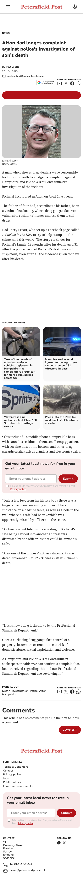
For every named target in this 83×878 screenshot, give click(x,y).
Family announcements (17, 786)
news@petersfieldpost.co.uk (28, 870)
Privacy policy (12, 774)
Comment (70, 730)
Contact (8, 770)
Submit (68, 479)
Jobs (6, 778)
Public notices (12, 782)
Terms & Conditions (15, 767)
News (6, 33)
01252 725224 (23, 864)
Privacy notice (18, 489)
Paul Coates (12, 66)
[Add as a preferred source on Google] (45, 82)
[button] (7, 6)
